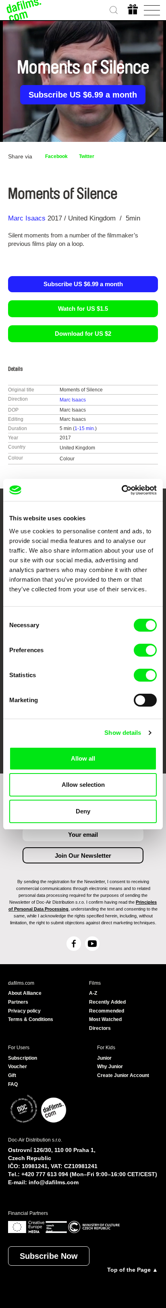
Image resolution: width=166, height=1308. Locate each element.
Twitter (86, 156)
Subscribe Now (49, 1256)
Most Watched (105, 1019)
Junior (104, 1058)
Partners (18, 1002)
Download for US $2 (83, 333)
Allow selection (83, 784)
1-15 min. (85, 428)
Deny (83, 811)
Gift (12, 1075)
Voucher (17, 1066)
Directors (100, 1028)
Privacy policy (24, 1011)
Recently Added (107, 1002)
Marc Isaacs (27, 218)
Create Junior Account (123, 1075)
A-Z (93, 993)
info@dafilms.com (54, 1182)
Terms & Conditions (30, 1019)
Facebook (56, 156)
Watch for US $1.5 (83, 308)
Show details (122, 732)
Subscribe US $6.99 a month (83, 94)
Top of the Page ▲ (132, 1269)
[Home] (24, 10)
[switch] (145, 650)
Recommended (106, 1011)
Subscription (22, 1058)
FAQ (13, 1084)
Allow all (83, 758)
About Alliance (25, 993)
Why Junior (110, 1066)
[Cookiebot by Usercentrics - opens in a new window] (121, 490)
